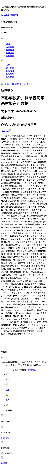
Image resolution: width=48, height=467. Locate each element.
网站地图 (32, 370)
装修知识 (10, 50)
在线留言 (5, 438)
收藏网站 (14, 15)
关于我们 (10, 47)
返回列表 (5, 131)
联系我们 (10, 56)
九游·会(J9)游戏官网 (13, 84)
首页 (8, 44)
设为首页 (5, 15)
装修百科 (10, 53)
